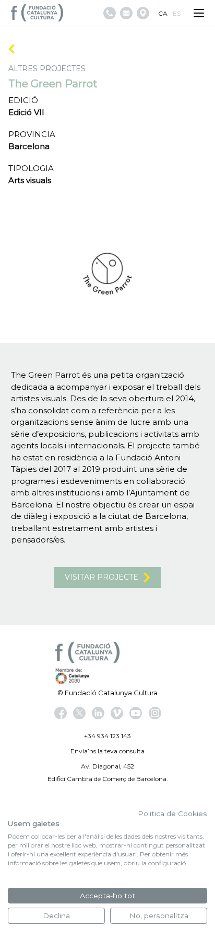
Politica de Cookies (172, 813)
